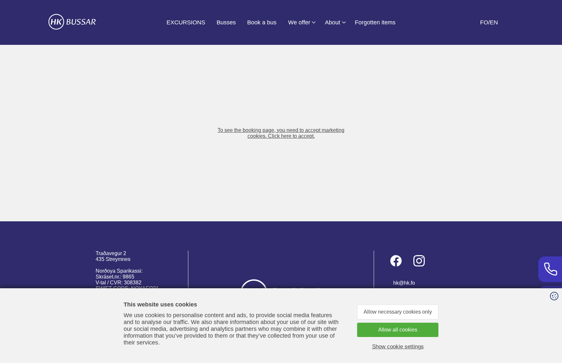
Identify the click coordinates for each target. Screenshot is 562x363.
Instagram (419, 260)
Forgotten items (375, 22)
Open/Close (311, 22)
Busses (226, 22)
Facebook (396, 260)
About (332, 22)
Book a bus (261, 22)
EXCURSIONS (186, 22)
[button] (281, 133)
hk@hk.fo (404, 283)
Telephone (550, 269)
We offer (299, 22)
